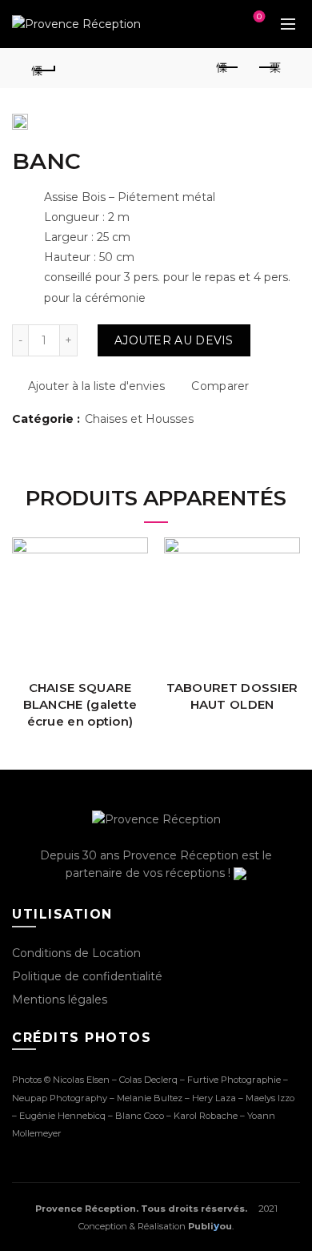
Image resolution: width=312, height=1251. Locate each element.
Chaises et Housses (139, 419)
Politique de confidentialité (87, 976)
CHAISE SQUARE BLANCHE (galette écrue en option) (80, 704)
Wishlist (214, 24)
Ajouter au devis (174, 340)
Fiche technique (134, 551)
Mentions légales (59, 999)
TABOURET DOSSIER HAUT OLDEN (232, 696)
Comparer (220, 386)
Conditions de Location (76, 953)
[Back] (44, 68)
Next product (268, 68)
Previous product (228, 68)
